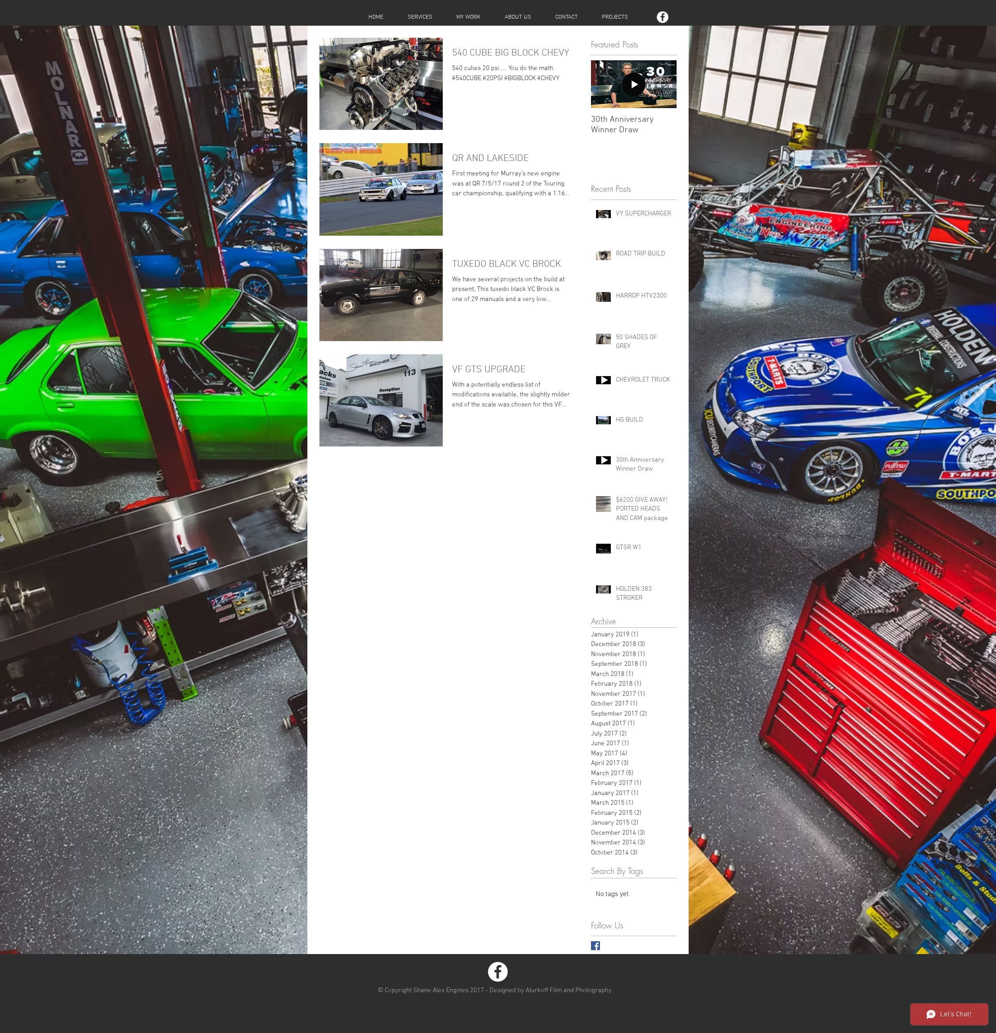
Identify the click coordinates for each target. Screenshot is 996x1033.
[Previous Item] (603, 85)
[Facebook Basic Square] (595, 945)
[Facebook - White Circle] (662, 17)
